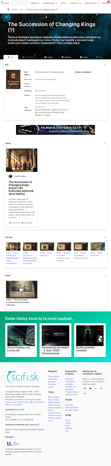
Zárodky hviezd (71, 410)
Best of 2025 (53, 397)
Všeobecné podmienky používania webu (22, 399)
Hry (66, 431)
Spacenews (53, 379)
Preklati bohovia (72, 392)
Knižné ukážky (54, 402)
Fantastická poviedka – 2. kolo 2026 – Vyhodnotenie (55, 350)
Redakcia (34, 424)
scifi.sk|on (69, 379)
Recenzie (52, 382)
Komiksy (68, 428)
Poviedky (52, 384)
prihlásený (64, 110)
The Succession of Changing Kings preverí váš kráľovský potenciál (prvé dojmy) (21, 187)
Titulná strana (53, 376)
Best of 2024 (53, 400)
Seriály (68, 423)
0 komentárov (28, 223)
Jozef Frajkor (20, 176)
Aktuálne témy (49, 3)
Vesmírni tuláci (71, 394)
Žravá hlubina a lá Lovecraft (18, 349)
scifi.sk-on (75, 3)
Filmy (67, 420)
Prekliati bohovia (55, 415)
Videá (50, 387)
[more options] (104, 64)
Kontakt (18, 409)
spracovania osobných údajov (17, 402)
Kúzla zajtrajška (71, 407)
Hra (21, 9)
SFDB (14, 9)
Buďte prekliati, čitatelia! (85, 349)
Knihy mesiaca (54, 405)
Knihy (67, 425)
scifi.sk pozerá (54, 413)
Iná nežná (69, 405)
